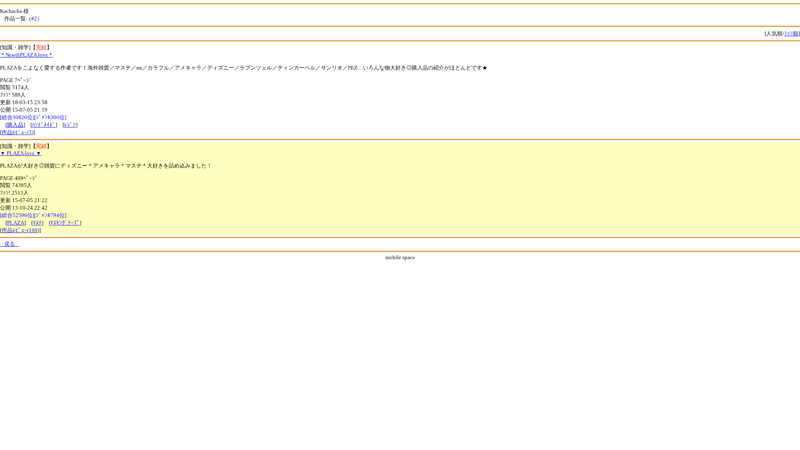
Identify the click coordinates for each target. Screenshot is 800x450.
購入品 (15, 125)
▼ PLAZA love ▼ (20, 153)
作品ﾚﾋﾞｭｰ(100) (20, 230)
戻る (9, 244)
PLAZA (15, 223)
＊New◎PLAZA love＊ (26, 55)
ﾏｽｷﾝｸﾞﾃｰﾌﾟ (65, 223)
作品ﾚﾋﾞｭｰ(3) (17, 132)
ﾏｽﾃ (37, 223)
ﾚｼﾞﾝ (70, 125)
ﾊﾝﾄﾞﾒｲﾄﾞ (43, 125)
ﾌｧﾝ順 (791, 33)
